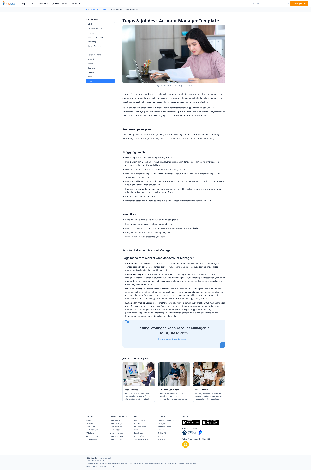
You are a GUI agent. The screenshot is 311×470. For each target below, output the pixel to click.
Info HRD (43, 3)
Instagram (162, 423)
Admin (90, 24)
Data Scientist (131, 389)
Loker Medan (115, 430)
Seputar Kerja (28, 3)
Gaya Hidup (138, 433)
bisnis (148, 219)
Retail (90, 76)
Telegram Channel (165, 426)
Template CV (77, 3)
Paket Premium (92, 430)
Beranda (89, 420)
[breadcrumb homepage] (86, 9)
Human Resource (95, 46)
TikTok (160, 436)
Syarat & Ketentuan (107, 466)
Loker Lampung (116, 439)
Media (90, 63)
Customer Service (95, 28)
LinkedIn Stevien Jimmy (167, 420)
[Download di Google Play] (191, 422)
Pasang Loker (299, 3)
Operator (91, 68)
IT (88, 50)
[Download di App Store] (210, 422)
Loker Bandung (116, 426)
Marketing (92, 59)
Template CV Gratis (93, 436)
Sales (104, 9)
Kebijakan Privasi (92, 466)
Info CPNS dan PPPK (142, 436)
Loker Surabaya (116, 423)
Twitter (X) (162, 433)
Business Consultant (169, 389)
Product (91, 72)
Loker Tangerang (116, 436)
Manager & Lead (94, 55)
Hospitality (92, 41)
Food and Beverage (95, 37)
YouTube (161, 439)
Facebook (161, 430)
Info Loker (90, 423)
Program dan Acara (142, 439)
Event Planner (201, 389)
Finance (91, 33)
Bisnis (136, 430)
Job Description (60, 3)
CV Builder (90, 433)
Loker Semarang (116, 433)
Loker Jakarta (115, 420)
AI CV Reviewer (92, 439)
